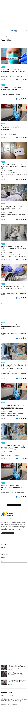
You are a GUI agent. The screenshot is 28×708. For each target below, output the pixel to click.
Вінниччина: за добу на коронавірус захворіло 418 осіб (12, 326)
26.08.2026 (10, 669)
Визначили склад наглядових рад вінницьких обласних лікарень (17, 682)
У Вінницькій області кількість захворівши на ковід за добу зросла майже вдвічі (13, 447)
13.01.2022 (3, 411)
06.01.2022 (3, 451)
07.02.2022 (3, 331)
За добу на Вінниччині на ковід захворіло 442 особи (12, 88)
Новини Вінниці (7, 692)
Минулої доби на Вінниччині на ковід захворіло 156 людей (13, 486)
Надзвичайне (4, 554)
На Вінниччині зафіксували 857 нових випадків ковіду (12, 287)
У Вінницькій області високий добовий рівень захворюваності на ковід (13, 366)
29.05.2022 (3, 170)
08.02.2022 (3, 290)
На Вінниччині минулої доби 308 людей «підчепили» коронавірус (13, 127)
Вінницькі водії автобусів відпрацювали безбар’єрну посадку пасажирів (16, 667)
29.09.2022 (3, 91)
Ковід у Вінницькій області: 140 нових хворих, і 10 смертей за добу (14, 248)
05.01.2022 (3, 489)
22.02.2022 (3, 212)
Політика (3, 544)
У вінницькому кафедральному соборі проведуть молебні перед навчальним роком (16, 674)
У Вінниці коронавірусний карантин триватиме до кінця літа (13, 166)
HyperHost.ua (14, 704)
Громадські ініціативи (6, 550)
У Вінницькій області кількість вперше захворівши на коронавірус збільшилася (13, 407)
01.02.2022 (3, 371)
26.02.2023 (3, 73)
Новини (3, 67)
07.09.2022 (3, 132)
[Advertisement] (14, 14)
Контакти (12, 695)
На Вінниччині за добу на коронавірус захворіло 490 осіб (12, 208)
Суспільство (4, 547)
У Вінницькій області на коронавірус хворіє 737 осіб (13, 70)
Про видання (4, 695)
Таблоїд (3, 557)
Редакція (10, 73)
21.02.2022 (3, 252)
